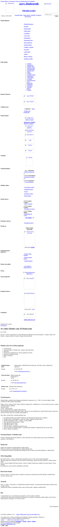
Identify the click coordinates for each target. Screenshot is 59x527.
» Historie (29, 63)
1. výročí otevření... (29, 182)
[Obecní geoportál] (29, 288)
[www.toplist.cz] (29, 165)
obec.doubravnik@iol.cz (20, 382)
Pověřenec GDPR (28, 58)
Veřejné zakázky (28, 45)
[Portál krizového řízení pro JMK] (29, 152)
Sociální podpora (28, 261)
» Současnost (30, 65)
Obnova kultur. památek (28, 254)
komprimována (9, 522)
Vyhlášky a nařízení (28, 47)
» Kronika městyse (29, 88)
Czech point (27, 35)
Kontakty (26, 26)
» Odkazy (29, 90)
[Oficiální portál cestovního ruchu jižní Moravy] (29, 138)
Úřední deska (27, 31)
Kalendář (33, 15)
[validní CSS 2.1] (10, 520)
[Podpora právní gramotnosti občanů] (29, 143)
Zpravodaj (26, 49)
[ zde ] (33, 309)
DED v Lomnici (28, 204)
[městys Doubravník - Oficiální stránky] (9, 12)
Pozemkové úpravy (29, 223)
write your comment (20, 1)
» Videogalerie (30, 77)
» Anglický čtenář (31, 74)
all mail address (4, 1)
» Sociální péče (30, 70)
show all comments (30, 1)
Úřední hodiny (27, 28)
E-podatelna (27, 33)
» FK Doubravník (31, 80)
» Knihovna (29, 86)
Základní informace (28, 24)
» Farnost (29, 73)
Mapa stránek (27, 15)
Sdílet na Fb (37, 514)
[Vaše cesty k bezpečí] (29, 148)
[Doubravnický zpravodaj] (29, 245)
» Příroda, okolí (30, 66)
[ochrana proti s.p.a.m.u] (23, 520)
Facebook (38, 15)
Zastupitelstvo (27, 38)
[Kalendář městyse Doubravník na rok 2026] (29, 307)
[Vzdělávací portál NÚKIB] (29, 98)
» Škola (28, 72)
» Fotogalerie (30, 76)
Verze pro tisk (30, 514)
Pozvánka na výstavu (29, 209)
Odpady (26, 54)
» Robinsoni (29, 84)
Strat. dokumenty (28, 42)
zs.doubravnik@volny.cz (24, 371)
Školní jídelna (27, 196)
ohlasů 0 (18, 514)
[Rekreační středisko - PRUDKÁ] (29, 128)
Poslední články (19, 15)
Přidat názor (23, 514)
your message (11, 1)
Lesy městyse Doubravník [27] (28, 266)
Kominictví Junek (28, 193)
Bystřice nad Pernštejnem (27, 111)
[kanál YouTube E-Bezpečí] (29, 104)
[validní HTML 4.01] (4, 520)
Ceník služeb (27, 52)
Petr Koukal (3, 325)
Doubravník (29, 3)
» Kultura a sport (31, 68)
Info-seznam (28, 16)
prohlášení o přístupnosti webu (8, 524)
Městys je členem (28, 56)
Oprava (26, 191)
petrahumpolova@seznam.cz (20, 391)
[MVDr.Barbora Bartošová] (29, 132)
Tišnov (33, 109)
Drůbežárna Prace (28, 189)
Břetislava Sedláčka (29, 123)
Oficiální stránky (29, 11)
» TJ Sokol (29, 79)
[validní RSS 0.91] (17, 520)
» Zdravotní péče (31, 69)
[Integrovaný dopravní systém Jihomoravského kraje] (29, 120)
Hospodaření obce (28, 40)
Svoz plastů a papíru (29, 187)
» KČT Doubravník (29, 82)
